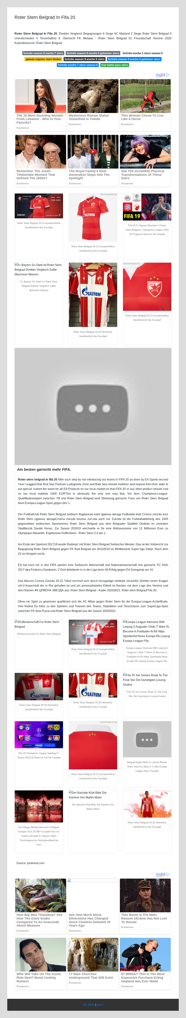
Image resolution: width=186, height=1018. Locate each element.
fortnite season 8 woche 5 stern (84, 59)
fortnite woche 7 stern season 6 (78, 64)
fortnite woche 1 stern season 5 (143, 53)
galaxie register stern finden (43, 59)
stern (100, 1004)
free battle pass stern (114, 64)
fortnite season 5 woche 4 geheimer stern (134, 59)
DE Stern (89, 1004)
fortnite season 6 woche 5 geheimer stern (93, 53)
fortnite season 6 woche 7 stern (43, 53)
